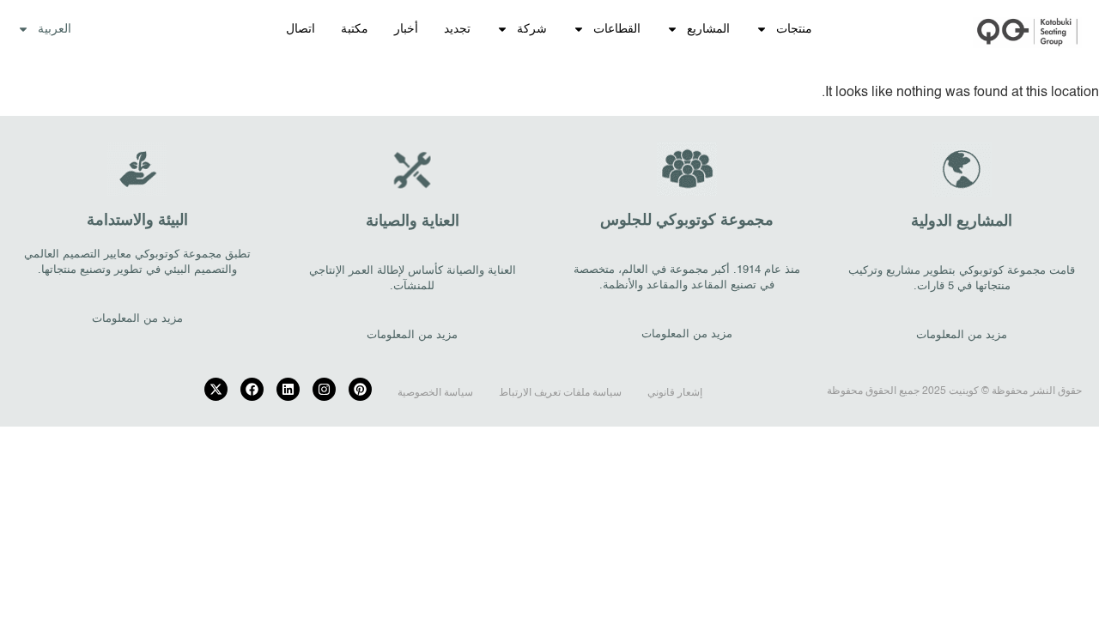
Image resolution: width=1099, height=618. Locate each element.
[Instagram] (324, 389)
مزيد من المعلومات (961, 335)
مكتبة (354, 29)
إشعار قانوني (674, 393)
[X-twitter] (216, 389)
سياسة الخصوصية (435, 393)
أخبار (406, 29)
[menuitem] (44, 29)
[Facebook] (252, 389)
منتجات (794, 29)
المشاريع (708, 29)
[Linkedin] (288, 389)
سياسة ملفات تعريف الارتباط (560, 393)
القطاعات (617, 29)
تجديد (457, 29)
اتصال (300, 29)
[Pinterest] (360, 389)
